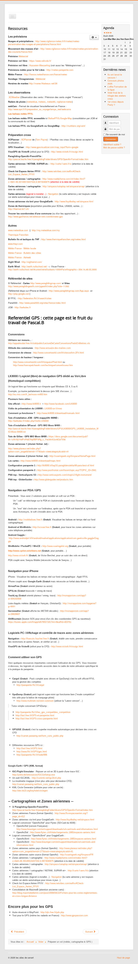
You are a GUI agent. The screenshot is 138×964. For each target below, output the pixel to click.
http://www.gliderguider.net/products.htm (53, 479)
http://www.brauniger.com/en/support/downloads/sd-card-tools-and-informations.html (57, 829)
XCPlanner (26, 139)
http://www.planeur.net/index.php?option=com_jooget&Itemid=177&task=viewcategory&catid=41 (38, 450)
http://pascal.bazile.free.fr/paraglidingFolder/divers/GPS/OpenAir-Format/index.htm (48, 159)
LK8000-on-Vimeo (53, 408)
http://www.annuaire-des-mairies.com (53, 348)
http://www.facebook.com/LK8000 (60, 404)
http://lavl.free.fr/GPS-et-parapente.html (35, 715)
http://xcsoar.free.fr (42, 527)
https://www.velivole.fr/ (40, 60)
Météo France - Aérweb (19, 257)
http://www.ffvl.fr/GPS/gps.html (31, 751)
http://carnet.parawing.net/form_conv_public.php (39, 736)
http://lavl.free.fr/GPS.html (29, 748)
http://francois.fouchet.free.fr (35, 638)
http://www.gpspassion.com (74, 915)
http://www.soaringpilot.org (55, 546)
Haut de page (123, 957)
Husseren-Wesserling (39, 65)
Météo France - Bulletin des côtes (24, 252)
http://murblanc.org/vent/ (73, 125)
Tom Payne (41, 139)
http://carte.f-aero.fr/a (60, 163)
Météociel (40, 78)
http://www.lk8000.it (31, 404)
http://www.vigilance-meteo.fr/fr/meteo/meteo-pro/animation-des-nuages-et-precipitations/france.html (44, 43)
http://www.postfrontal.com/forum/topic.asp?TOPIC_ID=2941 (66, 470)
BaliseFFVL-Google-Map (60, 118)
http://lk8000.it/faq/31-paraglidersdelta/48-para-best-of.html (65, 465)
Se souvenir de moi (115, 134)
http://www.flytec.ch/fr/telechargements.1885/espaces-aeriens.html (62, 832)
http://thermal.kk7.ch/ (18, 208)
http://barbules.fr (23, 307)
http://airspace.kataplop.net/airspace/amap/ (64, 186)
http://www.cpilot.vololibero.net (24, 551)
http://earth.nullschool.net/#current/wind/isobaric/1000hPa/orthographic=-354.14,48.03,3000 (52, 269)
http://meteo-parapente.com (59, 69)
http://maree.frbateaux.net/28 (43, 83)
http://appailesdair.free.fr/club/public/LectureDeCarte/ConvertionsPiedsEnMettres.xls (49, 343)
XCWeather (14, 97)
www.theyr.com (15, 243)
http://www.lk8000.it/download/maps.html (40, 461)
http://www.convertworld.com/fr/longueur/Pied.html (37, 362)
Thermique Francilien (18, 234)
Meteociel (23, 56)
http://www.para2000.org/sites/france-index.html (42, 302)
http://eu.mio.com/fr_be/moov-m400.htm (27, 394)
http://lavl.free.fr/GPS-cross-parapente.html (37, 718)
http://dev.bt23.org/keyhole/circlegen (30, 790)
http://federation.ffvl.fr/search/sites (34, 298)
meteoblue (32, 101)
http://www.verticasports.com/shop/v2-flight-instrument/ (65, 475)
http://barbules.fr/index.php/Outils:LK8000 (28, 420)
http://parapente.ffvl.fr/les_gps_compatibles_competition (43, 712)
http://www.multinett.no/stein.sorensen (35, 701)
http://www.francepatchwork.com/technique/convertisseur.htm (43, 365)
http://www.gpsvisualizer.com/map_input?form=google (52, 147)
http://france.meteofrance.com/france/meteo (45, 74)
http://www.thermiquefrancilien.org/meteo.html (63, 239)
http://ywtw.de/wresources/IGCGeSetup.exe (33, 774)
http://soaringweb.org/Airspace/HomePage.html (72, 456)
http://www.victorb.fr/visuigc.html (67, 151)
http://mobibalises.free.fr (30, 519)
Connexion (111, 139)
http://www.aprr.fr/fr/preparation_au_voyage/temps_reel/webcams (39, 109)
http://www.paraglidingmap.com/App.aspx (69, 290)
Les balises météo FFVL (20, 113)
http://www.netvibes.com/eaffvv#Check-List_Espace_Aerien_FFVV (44, 173)
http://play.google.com (19, 293)
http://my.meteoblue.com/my (46, 230)
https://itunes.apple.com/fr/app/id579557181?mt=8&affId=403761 (39, 622)
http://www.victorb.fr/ (18, 555)
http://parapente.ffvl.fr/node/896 (31, 755)
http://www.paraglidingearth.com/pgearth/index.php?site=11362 (38, 286)
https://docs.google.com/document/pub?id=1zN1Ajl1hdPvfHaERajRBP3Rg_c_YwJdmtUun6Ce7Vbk (48, 438)
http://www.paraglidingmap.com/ (45, 283)
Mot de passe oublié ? (114, 147)
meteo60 (51, 101)
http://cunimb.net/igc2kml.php (46, 778)
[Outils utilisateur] (94, 37)
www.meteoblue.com (18, 230)
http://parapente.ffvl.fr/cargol (30, 685)
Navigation (53, 193)
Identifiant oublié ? (112, 144)
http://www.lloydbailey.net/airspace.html (74, 201)
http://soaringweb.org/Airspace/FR (76, 854)
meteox (42, 101)
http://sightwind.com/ (32, 261)
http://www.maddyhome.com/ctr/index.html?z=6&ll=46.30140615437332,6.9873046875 (46, 180)
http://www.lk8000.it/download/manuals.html (58, 413)
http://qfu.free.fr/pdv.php (52, 912)
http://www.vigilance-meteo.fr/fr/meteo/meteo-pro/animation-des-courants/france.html (53, 50)
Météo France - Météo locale (22, 248)
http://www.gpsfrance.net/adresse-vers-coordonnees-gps (35, 216)
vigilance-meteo (64, 101)
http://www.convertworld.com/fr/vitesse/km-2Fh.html (58, 352)
